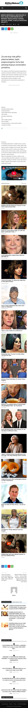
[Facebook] (2, 28)
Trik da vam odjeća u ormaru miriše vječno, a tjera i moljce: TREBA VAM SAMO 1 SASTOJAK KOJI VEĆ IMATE (7, 577)
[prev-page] (2, 633)
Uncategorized (7, 11)
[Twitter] (5, 28)
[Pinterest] (9, 28)
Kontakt (10, 704)
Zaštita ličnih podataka (22, 704)
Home (2, 11)
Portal (11, 650)
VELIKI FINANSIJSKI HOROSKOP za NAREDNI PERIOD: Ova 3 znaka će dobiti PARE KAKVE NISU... (14, 647)
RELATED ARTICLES (6, 602)
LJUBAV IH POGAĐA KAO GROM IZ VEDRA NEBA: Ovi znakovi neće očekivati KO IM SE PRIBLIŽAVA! (17, 607)
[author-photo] (14, 593)
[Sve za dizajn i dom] (14, 3)
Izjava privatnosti (5, 704)
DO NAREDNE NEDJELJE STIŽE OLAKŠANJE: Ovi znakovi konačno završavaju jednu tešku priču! (14, 680)
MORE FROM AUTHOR (17, 602)
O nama (15, 704)
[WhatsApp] (12, 28)
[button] (2, 8)
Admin (3, 24)
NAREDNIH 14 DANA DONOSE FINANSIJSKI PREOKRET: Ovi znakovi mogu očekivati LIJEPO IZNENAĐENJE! (14, 658)
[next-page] (4, 633)
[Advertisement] (14, 43)
